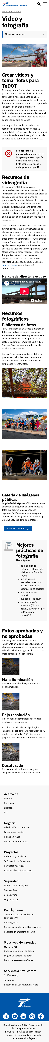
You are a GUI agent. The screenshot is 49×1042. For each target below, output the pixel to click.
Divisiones (9, 803)
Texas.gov (9, 980)
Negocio (10, 823)
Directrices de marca (12, 11)
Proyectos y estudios (14, 865)
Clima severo (10, 894)
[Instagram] (32, 1016)
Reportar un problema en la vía (19, 931)
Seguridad (11, 881)
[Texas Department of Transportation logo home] (15, 4)
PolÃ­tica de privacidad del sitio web (23, 1035)
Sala (6, 812)
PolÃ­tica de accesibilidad (29, 1031)
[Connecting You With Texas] (24, 291)
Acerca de (11, 794)
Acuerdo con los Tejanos (25, 1038)
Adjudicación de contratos (16, 827)
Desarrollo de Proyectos (16, 841)
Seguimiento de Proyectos (17, 861)
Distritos (8, 798)
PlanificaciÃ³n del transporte (18, 870)
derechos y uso (9, 265)
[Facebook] (41, 1016)
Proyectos (11, 852)
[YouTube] (15, 1016)
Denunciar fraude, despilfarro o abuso (22, 927)
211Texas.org (11, 975)
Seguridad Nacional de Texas (18, 955)
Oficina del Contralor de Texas (19, 951)
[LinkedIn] (23, 1016)
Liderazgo (9, 807)
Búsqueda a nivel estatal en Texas (21, 984)
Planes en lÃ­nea (12, 836)
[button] (39, 4)
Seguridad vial (11, 899)
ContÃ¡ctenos (13, 910)
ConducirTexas (11, 890)
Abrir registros (11, 922)
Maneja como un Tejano (16, 885)
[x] (6, 1016)
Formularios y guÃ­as (14, 832)
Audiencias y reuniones (15, 856)
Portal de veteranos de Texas (18, 960)
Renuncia (9, 1031)
